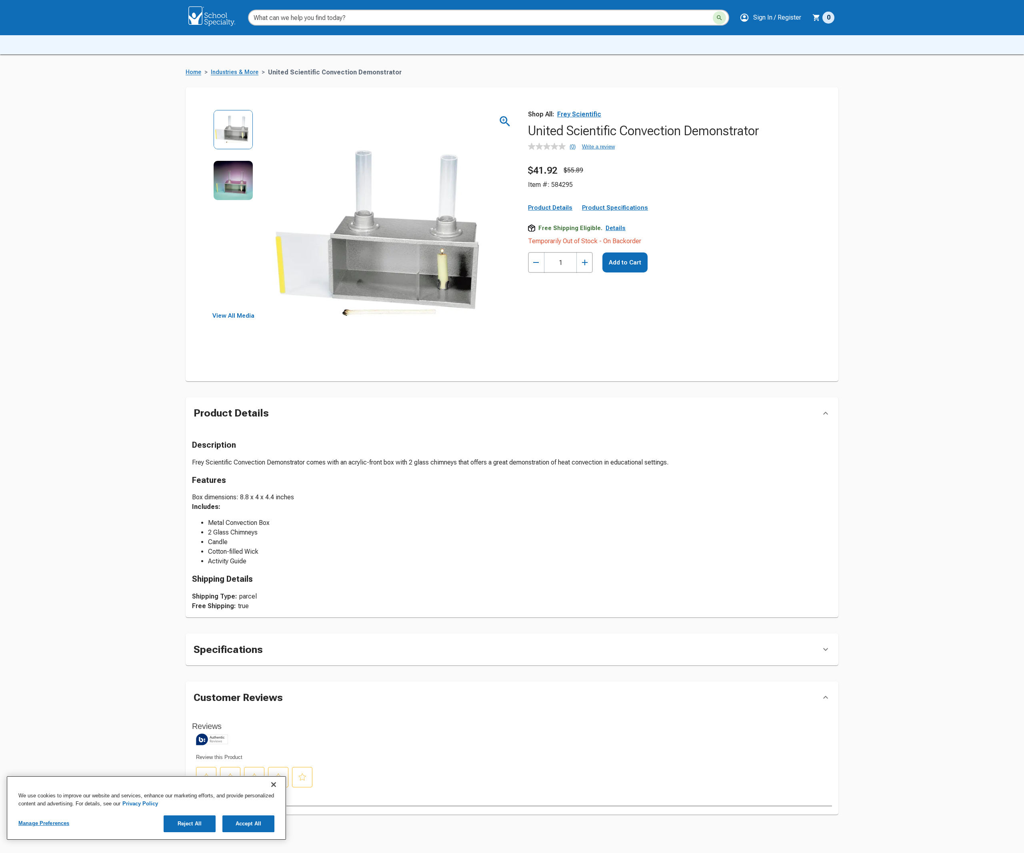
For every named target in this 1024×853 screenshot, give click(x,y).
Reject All (190, 824)
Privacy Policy (140, 804)
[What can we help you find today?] (719, 17)
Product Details (550, 207)
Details (616, 228)
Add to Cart (625, 262)
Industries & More (234, 72)
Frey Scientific (579, 114)
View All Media (233, 315)
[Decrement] (536, 262)
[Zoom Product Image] (505, 121)
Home (193, 72)
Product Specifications (615, 207)
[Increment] (584, 262)
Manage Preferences (43, 823)
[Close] (273, 784)
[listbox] (233, 211)
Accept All (248, 824)
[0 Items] (816, 18)
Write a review (598, 147)
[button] (770, 17)
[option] (233, 135)
